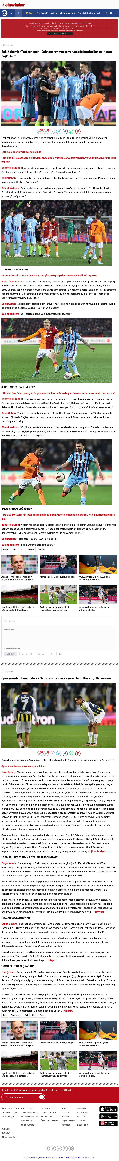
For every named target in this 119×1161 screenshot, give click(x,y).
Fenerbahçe (16, 1015)
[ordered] (39, 653)
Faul (14, 549)
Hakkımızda (29, 1157)
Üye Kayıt (5, 1132)
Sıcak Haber (83, 1124)
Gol (22, 549)
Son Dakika (26, 1120)
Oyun (42, 1015)
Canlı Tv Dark (27, 1108)
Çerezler (59, 1157)
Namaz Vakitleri (48, 1112)
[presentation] (11, 13)
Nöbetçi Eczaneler (30, 1116)
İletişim (38, 1157)
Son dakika (89, 13)
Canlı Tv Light (7, 1116)
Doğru (5, 549)
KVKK (67, 1157)
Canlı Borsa (46, 1108)
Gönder (10, 653)
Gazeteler (81, 1120)
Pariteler (66, 1124)
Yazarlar (81, 1116)
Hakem (31, 549)
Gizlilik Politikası (48, 1157)
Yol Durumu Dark (9, 1112)
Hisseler (65, 1116)
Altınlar (65, 1108)
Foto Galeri (82, 1108)
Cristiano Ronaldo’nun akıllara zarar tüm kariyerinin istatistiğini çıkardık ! (56, 13)
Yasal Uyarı (90, 1157)
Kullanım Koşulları (77, 1157)
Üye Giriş (5, 1128)
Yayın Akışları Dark (30, 1112)
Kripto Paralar (68, 1120)
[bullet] (43, 653)
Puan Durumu (47, 1116)
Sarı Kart (42, 549)
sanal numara (27, 1124)
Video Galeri (82, 1112)
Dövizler (65, 1112)
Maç (34, 1015)
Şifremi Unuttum (9, 1137)
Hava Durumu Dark (10, 1108)
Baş (4, 1015)
